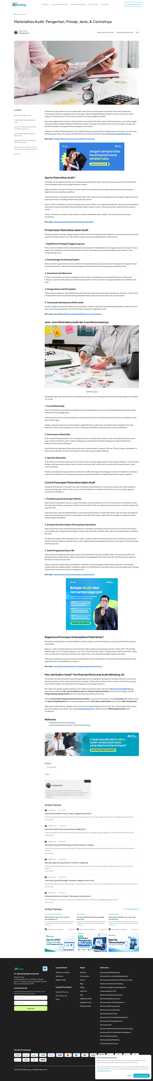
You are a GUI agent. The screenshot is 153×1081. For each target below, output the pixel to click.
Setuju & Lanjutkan (141, 1076)
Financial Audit (22, 14)
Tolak (129, 1076)
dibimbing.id (126, 134)
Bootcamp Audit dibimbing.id (121, 689)
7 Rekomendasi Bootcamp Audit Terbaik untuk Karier (73, 222)
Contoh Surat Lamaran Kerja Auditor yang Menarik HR (73, 574)
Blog (15, 14)
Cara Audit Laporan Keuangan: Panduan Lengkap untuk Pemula (77, 666)
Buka (73, 723)
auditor (88, 204)
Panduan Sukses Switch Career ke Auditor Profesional (74, 139)
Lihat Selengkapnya (131, 909)
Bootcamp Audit (114, 134)
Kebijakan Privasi (103, 1071)
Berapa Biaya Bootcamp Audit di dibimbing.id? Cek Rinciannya (77, 314)
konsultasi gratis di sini (86, 709)
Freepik (95, 392)
